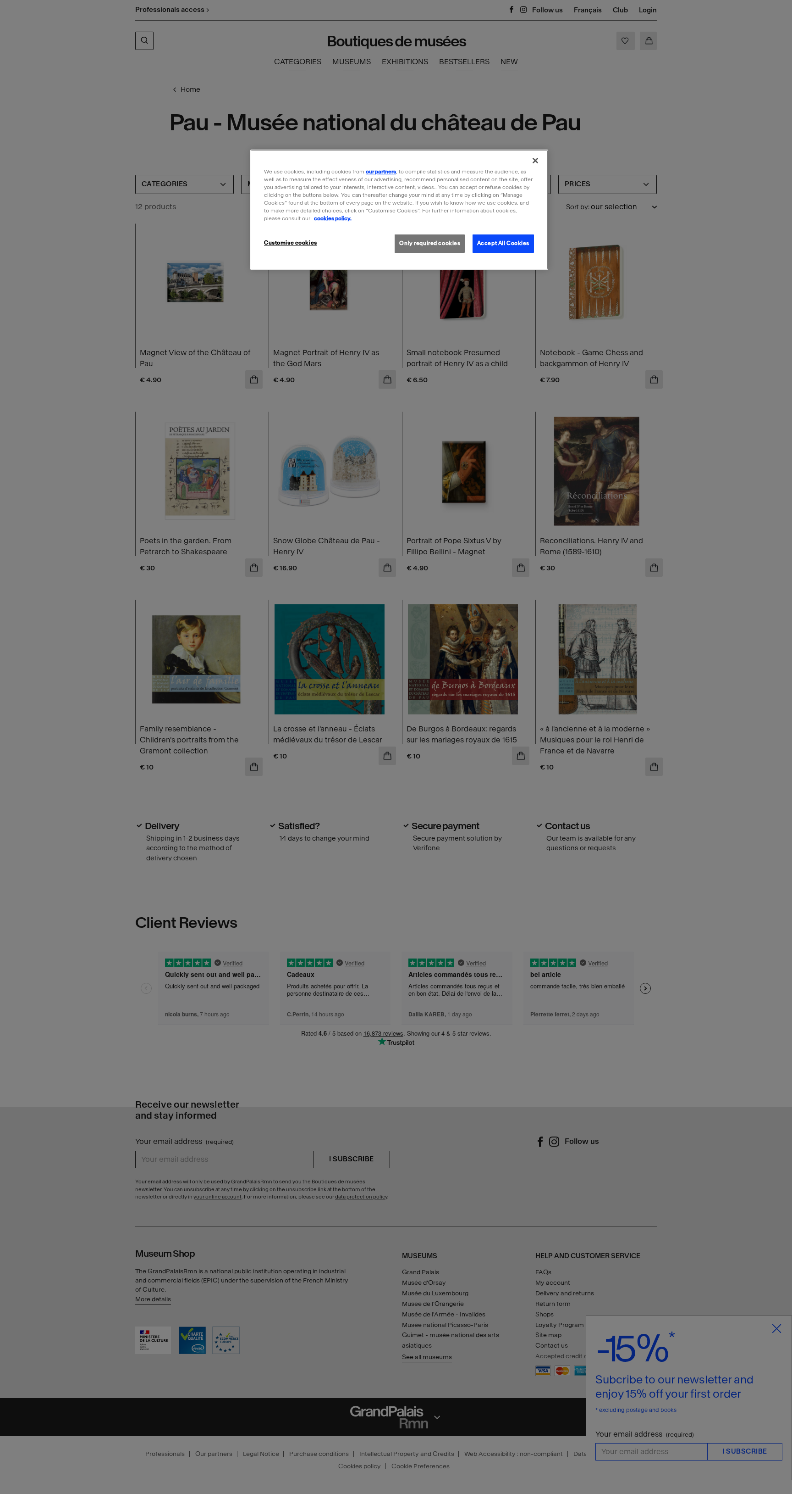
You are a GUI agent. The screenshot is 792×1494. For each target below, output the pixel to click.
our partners (381, 171)
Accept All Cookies (503, 243)
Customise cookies (290, 242)
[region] (399, 210)
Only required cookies (429, 243)
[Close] (535, 161)
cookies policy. (333, 218)
